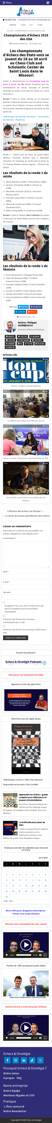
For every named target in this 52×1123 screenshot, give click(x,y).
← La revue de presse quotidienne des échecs (26, 515)
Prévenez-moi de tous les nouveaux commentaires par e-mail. (19, 621)
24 (13, 891)
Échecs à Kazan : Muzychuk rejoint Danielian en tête (26, 458)
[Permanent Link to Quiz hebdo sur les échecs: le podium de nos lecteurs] (26, 478)
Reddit (33, 312)
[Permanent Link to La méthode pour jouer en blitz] (10, 828)
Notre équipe (11, 1090)
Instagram (24, 340)
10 (13, 880)
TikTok (29, 343)
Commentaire (9, 538)
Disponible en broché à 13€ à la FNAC (20, 784)
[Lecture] (6, 955)
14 (39, 880)
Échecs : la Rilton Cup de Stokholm (26, 386)
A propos (9, 1078)
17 (13, 885)
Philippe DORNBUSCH (19, 44)
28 (39, 891)
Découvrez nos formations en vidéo (26, 675)
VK (21, 343)
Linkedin (21, 312)
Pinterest (38, 340)
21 (39, 885)
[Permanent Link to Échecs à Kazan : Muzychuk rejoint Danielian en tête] (26, 439)
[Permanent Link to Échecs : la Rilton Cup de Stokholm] (26, 370)
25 (19, 891)
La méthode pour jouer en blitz (32, 823)
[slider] (23, 955)
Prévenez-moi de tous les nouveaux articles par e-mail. (25, 631)
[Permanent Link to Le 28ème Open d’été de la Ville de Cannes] (26, 404)
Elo (31, 25)
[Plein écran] (45, 955)
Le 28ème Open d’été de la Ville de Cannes (26, 420)
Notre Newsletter (14, 1111)
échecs (28, 317)
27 (32, 891)
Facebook (37, 307)
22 (45, 885)
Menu (9, 2)
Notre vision (11, 1073)
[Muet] (40, 955)
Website (11, 336)
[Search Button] (48, 2)
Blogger (40, 343)
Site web (7, 592)
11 (19, 880)
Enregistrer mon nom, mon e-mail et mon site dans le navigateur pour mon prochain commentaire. (24, 608)
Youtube (11, 340)
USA (33, 317)
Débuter (13, 25)
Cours (39, 25)
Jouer (23, 25)
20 (32, 885)
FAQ (19, 1078)
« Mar (5, 901)
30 (6, 896)
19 (26, 885)
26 (26, 891)
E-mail (6, 582)
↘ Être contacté (13, 1106)
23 (6, 891)
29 (45, 891)
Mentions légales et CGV (18, 1095)
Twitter (24, 307)
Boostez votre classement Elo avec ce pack (26, 924)
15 (45, 880)
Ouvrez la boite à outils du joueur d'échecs (26, 1006)
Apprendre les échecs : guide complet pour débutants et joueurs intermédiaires (33, 797)
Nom (6, 571)
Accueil (10, 31)
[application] (26, 945)
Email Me (11, 347)
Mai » (11, 901)
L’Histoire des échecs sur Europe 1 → (26, 511)
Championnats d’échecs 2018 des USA (26, 37)
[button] (26, 945)
